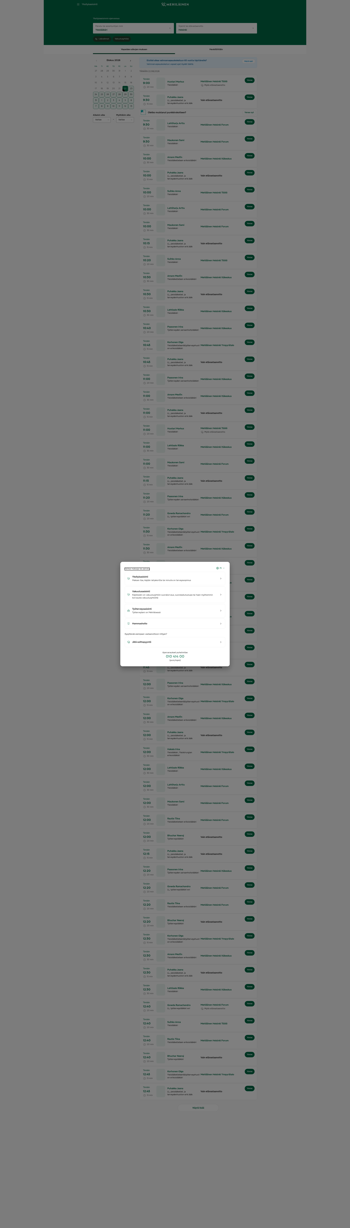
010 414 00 (175, 656)
